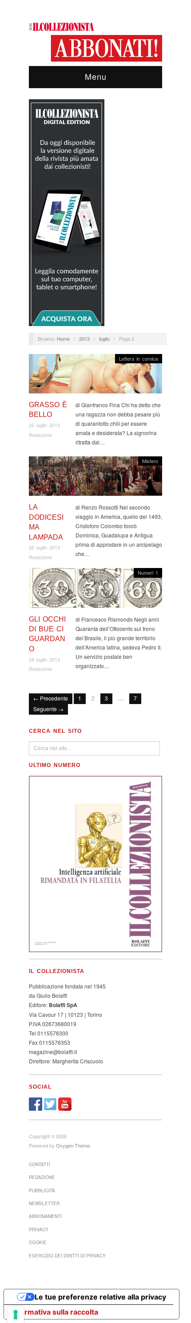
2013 (84, 338)
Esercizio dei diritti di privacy (67, 1256)
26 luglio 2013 (44, 424)
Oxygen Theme (73, 1145)
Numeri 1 (148, 572)
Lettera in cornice (138, 358)
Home (63, 338)
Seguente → (48, 708)
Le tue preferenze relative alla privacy (100, 1296)
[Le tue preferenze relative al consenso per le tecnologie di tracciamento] (15, 1314)
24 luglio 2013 (44, 659)
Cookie (38, 1242)
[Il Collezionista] (62, 25)
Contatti (39, 1164)
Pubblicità (42, 1190)
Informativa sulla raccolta (54, 1311)
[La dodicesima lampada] (95, 478)
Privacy (38, 1229)
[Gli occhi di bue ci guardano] (95, 590)
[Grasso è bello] (95, 376)
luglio (104, 338)
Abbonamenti (45, 1216)
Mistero (150, 460)
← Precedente (50, 698)
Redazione (40, 434)
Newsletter (44, 1203)
